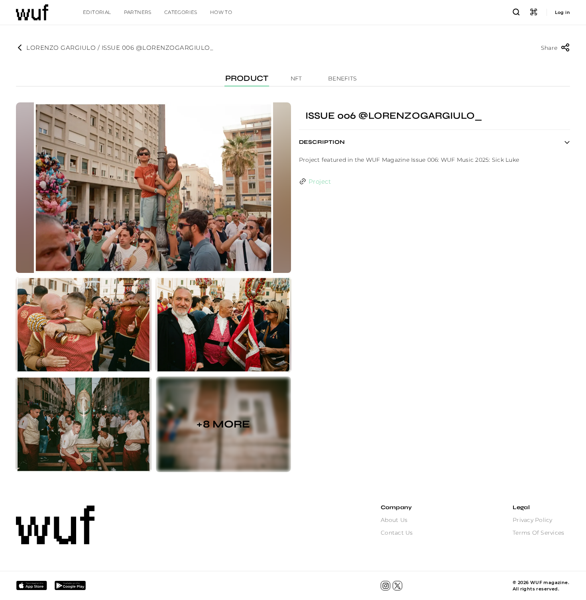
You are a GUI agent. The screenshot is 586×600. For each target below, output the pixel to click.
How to (221, 12)
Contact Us (397, 532)
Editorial (97, 12)
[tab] (97, 12)
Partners (137, 12)
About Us (394, 520)
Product (246, 78)
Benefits (342, 78)
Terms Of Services (538, 532)
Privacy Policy (533, 520)
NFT (296, 78)
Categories (180, 12)
